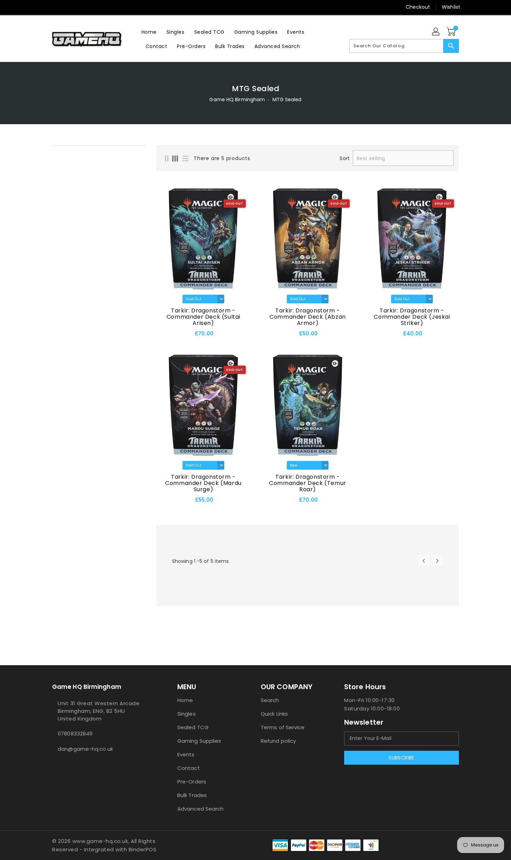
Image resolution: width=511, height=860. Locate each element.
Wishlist (451, 6)
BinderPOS (143, 849)
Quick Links (274, 713)
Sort (344, 158)
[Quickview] (164, 336)
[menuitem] (149, 32)
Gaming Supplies (199, 740)
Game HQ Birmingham (237, 99)
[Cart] (452, 32)
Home (185, 700)
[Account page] (436, 32)
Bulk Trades (192, 795)
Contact (188, 768)
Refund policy (278, 740)
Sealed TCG (193, 727)
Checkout (418, 6)
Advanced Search (200, 808)
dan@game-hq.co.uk (85, 748)
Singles (186, 713)
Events (186, 754)
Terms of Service (283, 727)
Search (270, 700)
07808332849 (75, 733)
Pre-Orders (191, 781)
